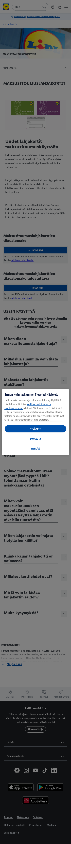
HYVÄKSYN (35, 428)
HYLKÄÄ (35, 448)
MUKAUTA (35, 438)
